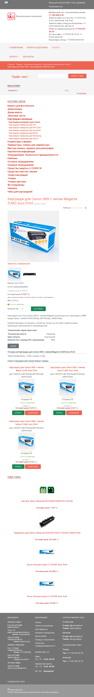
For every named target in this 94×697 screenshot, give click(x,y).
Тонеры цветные (17, 181)
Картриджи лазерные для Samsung (25, 136)
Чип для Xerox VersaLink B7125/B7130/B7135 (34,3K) (47, 501)
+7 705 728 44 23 (75, 661)
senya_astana (76, 639)
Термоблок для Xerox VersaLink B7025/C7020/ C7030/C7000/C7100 (47, 533)
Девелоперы (15, 109)
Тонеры (12, 178)
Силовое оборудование (21, 165)
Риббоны (12, 158)
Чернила (12, 188)
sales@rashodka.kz (15, 639)
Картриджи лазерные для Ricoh (23, 133)
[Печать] (85, 208)
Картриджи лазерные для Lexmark (25, 130)
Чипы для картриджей (20, 191)
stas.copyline (75, 628)
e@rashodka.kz (76, 636)
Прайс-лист (19, 76)
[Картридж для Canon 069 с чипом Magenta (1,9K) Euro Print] (14, 274)
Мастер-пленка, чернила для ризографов (31, 148)
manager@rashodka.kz (21, 632)
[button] (14, 56)
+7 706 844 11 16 (56, 15)
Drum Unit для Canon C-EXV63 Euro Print (47, 564)
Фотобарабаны (16, 185)
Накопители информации (21, 151)
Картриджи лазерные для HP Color (25, 127)
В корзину (81, 93)
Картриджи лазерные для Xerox (23, 138)
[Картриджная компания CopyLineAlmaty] (26, 16)
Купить (18, 413)
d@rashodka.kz (13, 657)
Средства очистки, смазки (22, 171)
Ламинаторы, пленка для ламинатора (28, 145)
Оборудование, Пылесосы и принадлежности (33, 154)
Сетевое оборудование (21, 161)
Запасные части (16, 115)
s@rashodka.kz (76, 625)
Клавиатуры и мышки (19, 141)
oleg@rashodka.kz (15, 650)
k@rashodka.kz (13, 627)
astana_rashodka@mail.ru (17, 668)
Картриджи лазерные (20, 119)
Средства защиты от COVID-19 (24, 168)
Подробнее (33, 413)
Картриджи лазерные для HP (22, 125)
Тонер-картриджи (18, 175)
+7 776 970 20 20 (75, 653)
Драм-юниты (15, 112)
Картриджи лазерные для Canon (24, 122)
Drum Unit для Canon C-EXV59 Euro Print (47, 596)
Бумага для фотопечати (21, 105)
